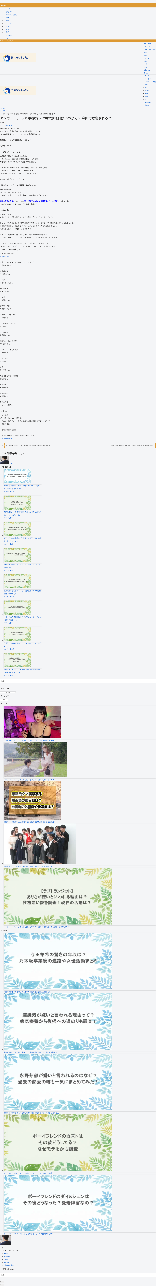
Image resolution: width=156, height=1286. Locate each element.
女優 (7, 29)
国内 (7, 18)
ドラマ (8, 23)
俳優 (7, 26)
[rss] (155, 41)
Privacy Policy (9, 1265)
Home (8, 38)
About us (7, 1262)
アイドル (9, 12)
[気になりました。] (18, 62)
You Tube (9, 9)
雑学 (7, 20)
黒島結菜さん (5, 256)
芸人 (7, 32)
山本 (11, 463)
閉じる (2, 1281)
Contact (6, 1259)
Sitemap (9, 35)
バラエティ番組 (11, 15)
